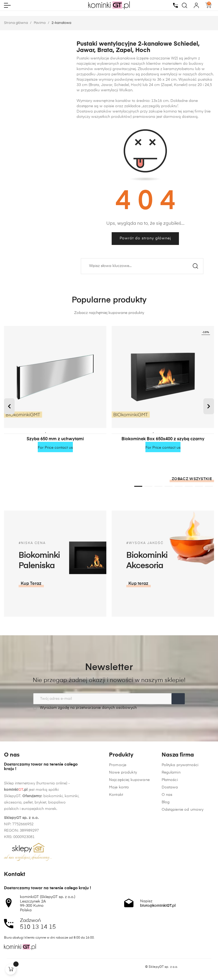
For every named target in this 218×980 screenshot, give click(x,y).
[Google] (26, 967)
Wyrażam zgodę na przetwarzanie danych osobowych (88, 708)
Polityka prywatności (180, 765)
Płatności (170, 780)
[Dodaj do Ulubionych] (46, 430)
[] (10, 969)
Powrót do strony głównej (145, 238)
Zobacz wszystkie (192, 479)
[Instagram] (16, 967)
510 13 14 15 (38, 927)
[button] (9, 406)
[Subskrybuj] (178, 698)
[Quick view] (61, 431)
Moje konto (119, 787)
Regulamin (171, 772)
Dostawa (170, 787)
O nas (167, 795)
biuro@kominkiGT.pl (158, 906)
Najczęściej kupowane (129, 780)
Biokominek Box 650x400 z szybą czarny (162, 439)
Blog (166, 802)
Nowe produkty (123, 772)
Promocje (117, 765)
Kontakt (116, 795)
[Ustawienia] (196, 5)
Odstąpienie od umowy (183, 809)
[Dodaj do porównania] (54, 430)
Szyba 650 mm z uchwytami (55, 439)
